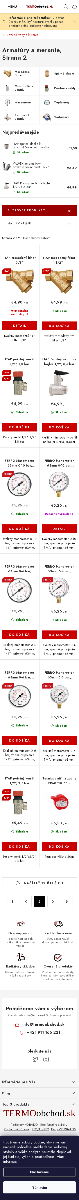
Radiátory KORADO (24, 1124)
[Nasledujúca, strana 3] (53, 901)
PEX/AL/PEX (40, 1129)
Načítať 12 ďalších (43, 883)
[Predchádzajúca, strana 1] (26, 901)
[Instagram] (46, 1059)
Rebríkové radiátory (53, 1124)
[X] (35, 1059)
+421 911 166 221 (43, 1032)
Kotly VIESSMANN (63, 1129)
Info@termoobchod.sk (43, 1024)
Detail (19, 325)
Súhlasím (39, 1187)
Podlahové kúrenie (17, 1129)
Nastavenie (39, 1172)
